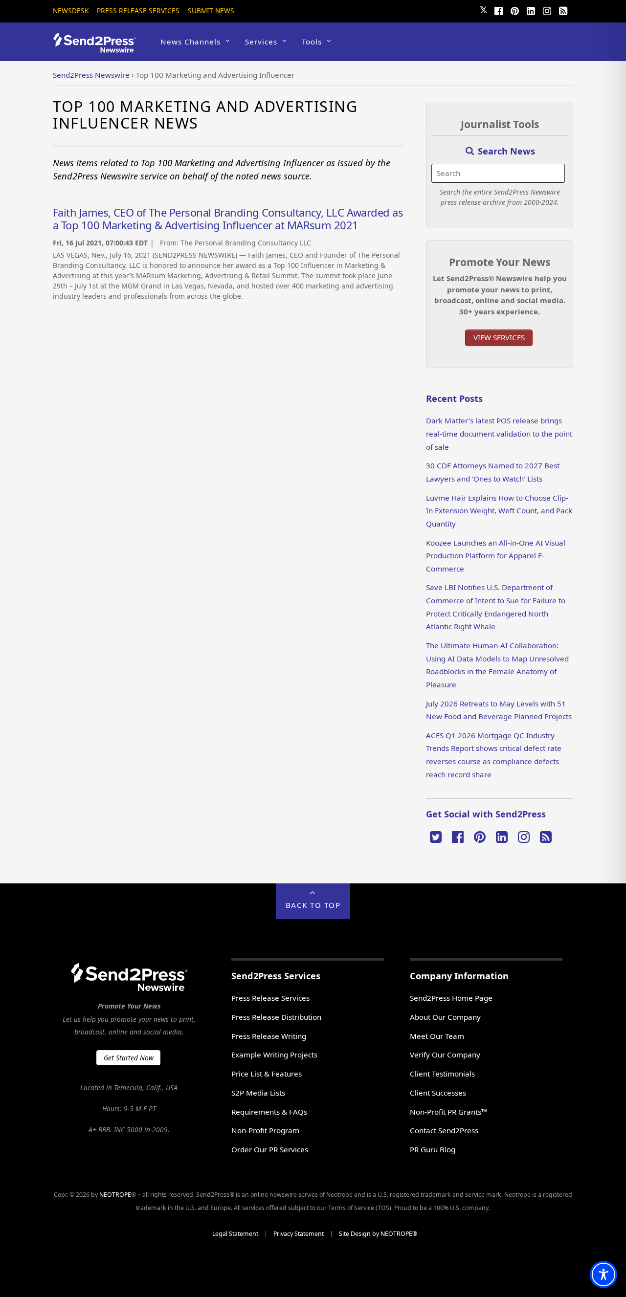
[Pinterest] (514, 9)
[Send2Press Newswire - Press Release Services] (98, 48)
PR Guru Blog (432, 1149)
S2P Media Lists (258, 1093)
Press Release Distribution (276, 1017)
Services (261, 41)
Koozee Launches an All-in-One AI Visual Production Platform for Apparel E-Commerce (495, 555)
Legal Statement (235, 1234)
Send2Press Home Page (451, 998)
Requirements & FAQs (269, 1112)
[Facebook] (498, 9)
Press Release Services (138, 10)
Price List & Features (266, 1073)
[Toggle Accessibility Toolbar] (603, 1274)
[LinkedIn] (530, 9)
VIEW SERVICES (499, 337)
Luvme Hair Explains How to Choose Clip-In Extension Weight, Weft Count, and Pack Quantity (499, 510)
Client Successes (438, 1093)
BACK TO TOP (313, 905)
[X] (436, 836)
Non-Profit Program (265, 1130)
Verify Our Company (445, 1054)
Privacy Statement (298, 1234)
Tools (312, 41)
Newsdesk (71, 10)
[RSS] (563, 9)
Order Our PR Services (269, 1149)
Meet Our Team (437, 1036)
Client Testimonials (442, 1073)
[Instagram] (547, 9)
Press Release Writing (268, 1036)
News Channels (190, 41)
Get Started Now (129, 1057)
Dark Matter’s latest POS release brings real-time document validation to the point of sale (499, 433)
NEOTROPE (115, 1194)
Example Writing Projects (274, 1054)
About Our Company (445, 1017)
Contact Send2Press (444, 1130)
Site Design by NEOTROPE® (378, 1234)
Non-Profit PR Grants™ (448, 1112)
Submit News (211, 10)
